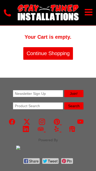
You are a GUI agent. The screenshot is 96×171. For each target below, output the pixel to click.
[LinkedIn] (26, 129)
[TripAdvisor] (42, 129)
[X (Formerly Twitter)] (27, 121)
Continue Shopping (48, 53)
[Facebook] (12, 121)
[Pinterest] (58, 121)
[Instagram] (42, 121)
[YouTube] (80, 121)
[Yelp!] (57, 129)
